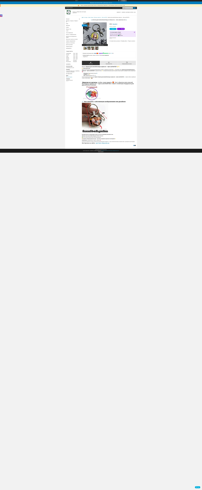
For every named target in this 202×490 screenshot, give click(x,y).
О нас (135, 12)
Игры (67, 23)
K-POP (67, 30)
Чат (198, 487)
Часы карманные (69, 32)
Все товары (85, 17)
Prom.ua (105, 149)
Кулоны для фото (69, 44)
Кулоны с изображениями (71, 34)
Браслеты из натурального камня (71, 37)
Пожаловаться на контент (105, 150)
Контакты (123, 12)
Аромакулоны (68, 48)
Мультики (68, 25)
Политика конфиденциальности (114, 150)
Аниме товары (90, 17)
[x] (135, 145)
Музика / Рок (68, 29)
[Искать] (134, 8)
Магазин (118, 12)
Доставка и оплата (129, 12)
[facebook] (134, 145)
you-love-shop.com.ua (102, 143)
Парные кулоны (69, 46)
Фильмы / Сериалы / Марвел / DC (72, 21)
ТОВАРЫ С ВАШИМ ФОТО (70, 41)
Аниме (67, 27)
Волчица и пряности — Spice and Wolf (100, 17)
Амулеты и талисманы (70, 42)
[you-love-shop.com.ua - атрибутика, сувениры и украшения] (68, 12)
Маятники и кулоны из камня (72, 39)
